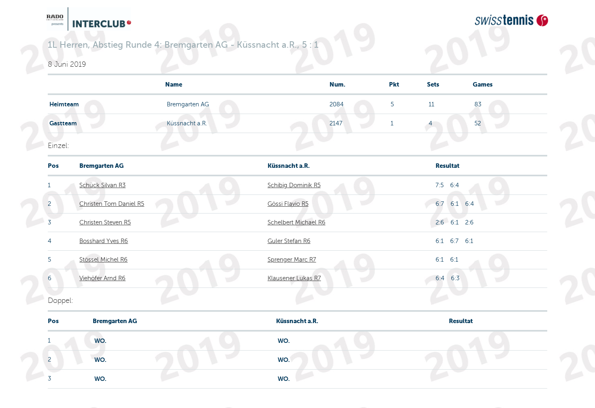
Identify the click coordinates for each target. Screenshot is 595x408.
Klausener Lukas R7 (294, 278)
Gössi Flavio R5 (288, 204)
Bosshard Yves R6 (103, 241)
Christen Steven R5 (105, 222)
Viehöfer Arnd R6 (102, 278)
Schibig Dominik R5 (294, 185)
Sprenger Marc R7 (292, 259)
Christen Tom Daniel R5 (111, 204)
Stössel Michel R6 (103, 259)
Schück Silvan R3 (102, 185)
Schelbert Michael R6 (296, 222)
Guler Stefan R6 (289, 241)
